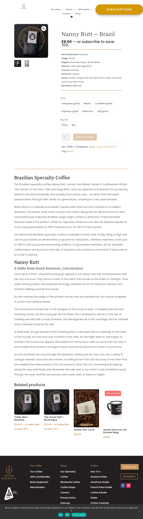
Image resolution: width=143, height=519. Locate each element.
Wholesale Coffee (70, 482)
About (69, 10)
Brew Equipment (39, 482)
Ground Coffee (98, 476)
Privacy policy (79, 515)
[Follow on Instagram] (128, 485)
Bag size (64, 119)
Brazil (70, 151)
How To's (95, 471)
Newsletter (129, 476)
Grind (62, 98)
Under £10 (109, 146)
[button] (43, 28)
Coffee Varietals (99, 503)
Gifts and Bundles (40, 476)
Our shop (55, 10)
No (67, 515)
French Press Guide (101, 487)
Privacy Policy (68, 497)
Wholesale (83, 10)
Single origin (95, 146)
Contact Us (129, 466)
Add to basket (85, 137)
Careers (64, 492)
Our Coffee (36, 471)
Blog (78, 14)
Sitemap (65, 503)
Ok (60, 515)
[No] (139, 511)
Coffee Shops (67, 487)
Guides (66, 14)
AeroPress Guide (99, 482)
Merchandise (37, 487)
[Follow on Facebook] (123, 485)
